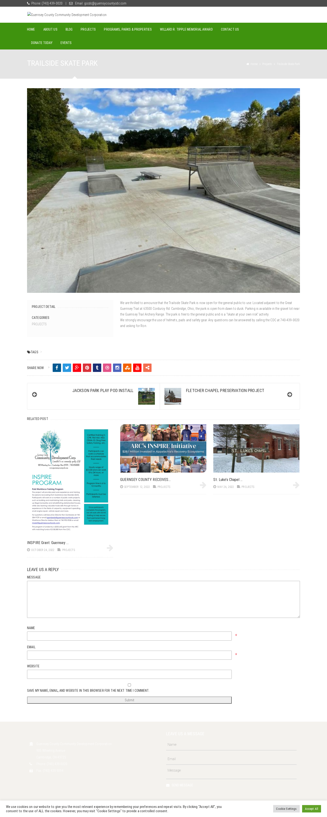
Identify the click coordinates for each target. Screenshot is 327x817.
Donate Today (41, 43)
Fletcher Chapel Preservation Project (225, 390)
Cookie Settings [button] (286, 809)
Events (66, 43)
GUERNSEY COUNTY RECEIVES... (145, 479)
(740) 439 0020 (57, 764)
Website (33, 666)
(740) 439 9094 (53, 771)
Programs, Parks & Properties (128, 29)
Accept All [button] (311, 809)
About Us (50, 29)
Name (31, 628)
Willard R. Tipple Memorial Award (186, 29)
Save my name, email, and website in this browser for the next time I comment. (88, 690)
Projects (88, 29)
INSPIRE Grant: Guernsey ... (48, 542)
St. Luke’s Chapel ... (227, 479)
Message (34, 577)
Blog (69, 29)
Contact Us (230, 29)
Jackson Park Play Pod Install (102, 390)
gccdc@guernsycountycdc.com (104, 3)
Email (31, 647)
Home (31, 29)
